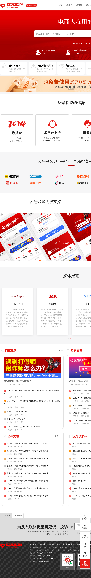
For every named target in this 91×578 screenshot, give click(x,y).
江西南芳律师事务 (43, 561)
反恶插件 (69, 5)
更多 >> (60, 350)
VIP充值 (79, 5)
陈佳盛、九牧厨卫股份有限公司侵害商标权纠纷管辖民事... (28, 458)
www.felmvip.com (42, 547)
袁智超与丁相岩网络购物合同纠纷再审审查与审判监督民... (28, 466)
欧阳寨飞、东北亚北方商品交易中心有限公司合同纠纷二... (28, 443)
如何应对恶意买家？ (80, 481)
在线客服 (85, 528)
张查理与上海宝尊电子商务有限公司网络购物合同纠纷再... (28, 496)
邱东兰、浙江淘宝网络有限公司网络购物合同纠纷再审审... (28, 481)
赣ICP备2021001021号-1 (45, 559)
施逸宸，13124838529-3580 (17, 412)
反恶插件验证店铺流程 (81, 413)
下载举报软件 (53, 544)
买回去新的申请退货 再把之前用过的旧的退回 (24, 427)
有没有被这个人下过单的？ (17, 419)
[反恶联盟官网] (11, 545)
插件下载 (42, 544)
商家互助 (80, 544)
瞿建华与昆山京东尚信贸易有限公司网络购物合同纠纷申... (28, 473)
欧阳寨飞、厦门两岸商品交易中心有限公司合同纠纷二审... (28, 451)
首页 (60, 5)
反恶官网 (33, 544)
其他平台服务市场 (67, 544)
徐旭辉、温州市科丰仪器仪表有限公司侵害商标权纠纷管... (28, 488)
